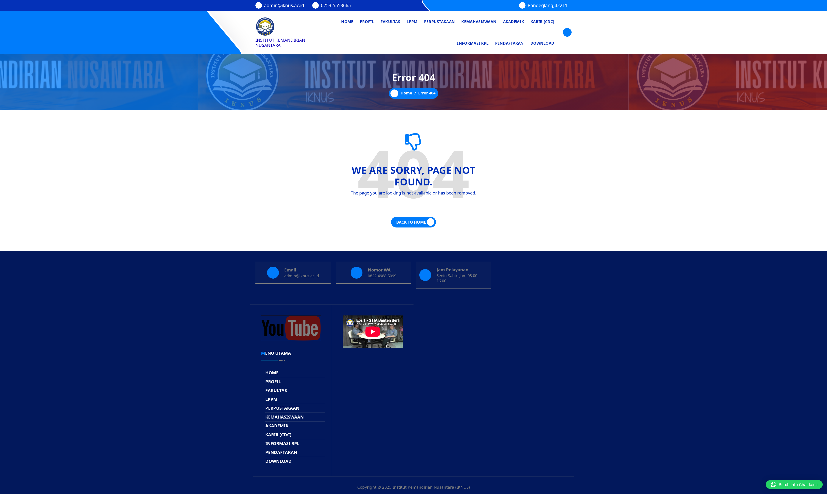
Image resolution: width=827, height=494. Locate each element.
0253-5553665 (336, 5)
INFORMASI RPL (472, 43)
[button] (794, 484)
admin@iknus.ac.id (284, 5)
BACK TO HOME (411, 222)
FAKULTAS (390, 21)
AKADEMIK (513, 21)
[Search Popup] (567, 32)
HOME (347, 21)
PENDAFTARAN (509, 43)
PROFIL (367, 21)
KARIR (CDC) (542, 21)
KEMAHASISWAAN (478, 21)
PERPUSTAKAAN (439, 21)
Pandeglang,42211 (547, 5)
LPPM (412, 21)
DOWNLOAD (542, 43)
